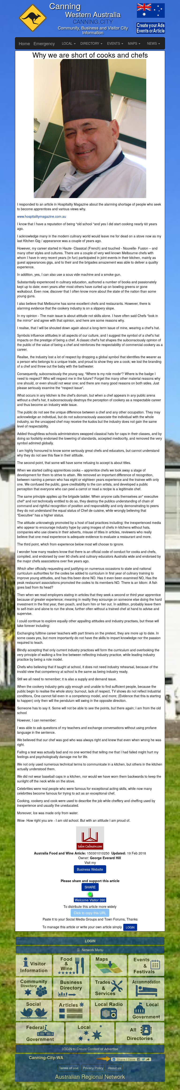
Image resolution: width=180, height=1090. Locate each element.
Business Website (90, 869)
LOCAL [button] (67, 43)
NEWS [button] (152, 43)
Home (24, 43)
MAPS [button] (133, 43)
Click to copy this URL (90, 912)
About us (114, 1068)
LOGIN (130, 927)
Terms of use (68, 1068)
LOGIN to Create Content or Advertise (90, 1048)
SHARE (90, 887)
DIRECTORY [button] (90, 43)
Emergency (44, 43)
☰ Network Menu (90, 949)
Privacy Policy (93, 1068)
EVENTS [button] (114, 43)
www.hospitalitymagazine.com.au (41, 216)
